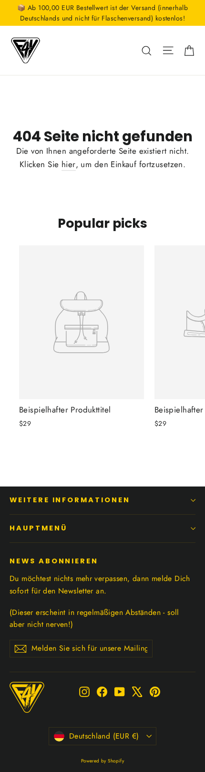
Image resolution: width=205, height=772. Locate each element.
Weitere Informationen (70, 500)
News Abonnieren (54, 561)
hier (69, 164)
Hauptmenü (38, 528)
